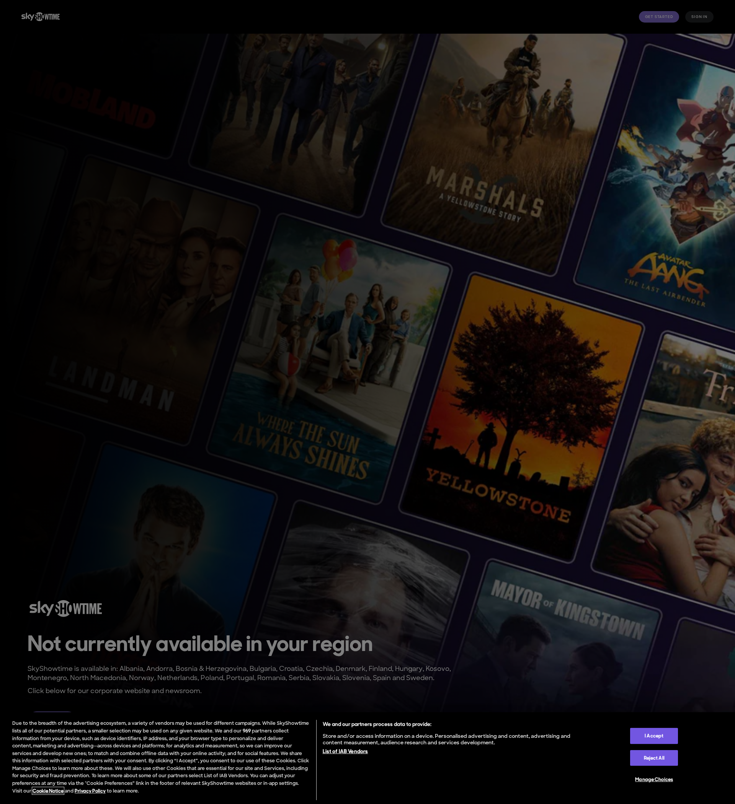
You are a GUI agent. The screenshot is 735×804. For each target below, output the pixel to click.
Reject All (654, 758)
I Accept (654, 735)
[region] (367, 758)
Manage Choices (654, 779)
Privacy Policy (90, 791)
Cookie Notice (48, 791)
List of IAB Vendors (345, 751)
